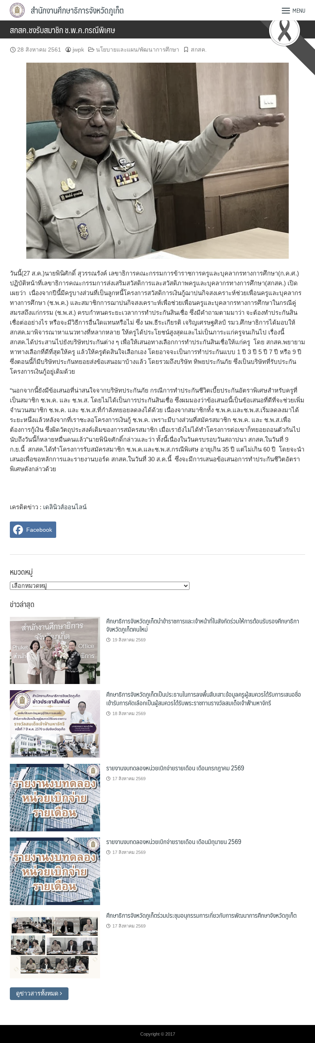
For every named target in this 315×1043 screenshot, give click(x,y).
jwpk (78, 49)
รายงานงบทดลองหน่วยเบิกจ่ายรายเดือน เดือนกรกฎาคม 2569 (175, 767)
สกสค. (199, 49)
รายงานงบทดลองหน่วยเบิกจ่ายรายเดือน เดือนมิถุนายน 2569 (173, 841)
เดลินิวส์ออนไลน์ (65, 506)
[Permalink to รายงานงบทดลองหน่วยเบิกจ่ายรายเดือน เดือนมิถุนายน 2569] (55, 870)
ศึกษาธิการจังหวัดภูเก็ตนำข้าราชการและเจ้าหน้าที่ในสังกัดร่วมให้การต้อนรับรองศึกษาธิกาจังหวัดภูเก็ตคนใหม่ (202, 624)
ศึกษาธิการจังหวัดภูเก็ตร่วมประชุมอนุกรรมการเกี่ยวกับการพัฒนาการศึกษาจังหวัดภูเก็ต (201, 915)
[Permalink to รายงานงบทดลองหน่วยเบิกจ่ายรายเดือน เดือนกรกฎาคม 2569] (55, 797)
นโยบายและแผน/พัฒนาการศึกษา (137, 49)
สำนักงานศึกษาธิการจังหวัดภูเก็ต (77, 10)
